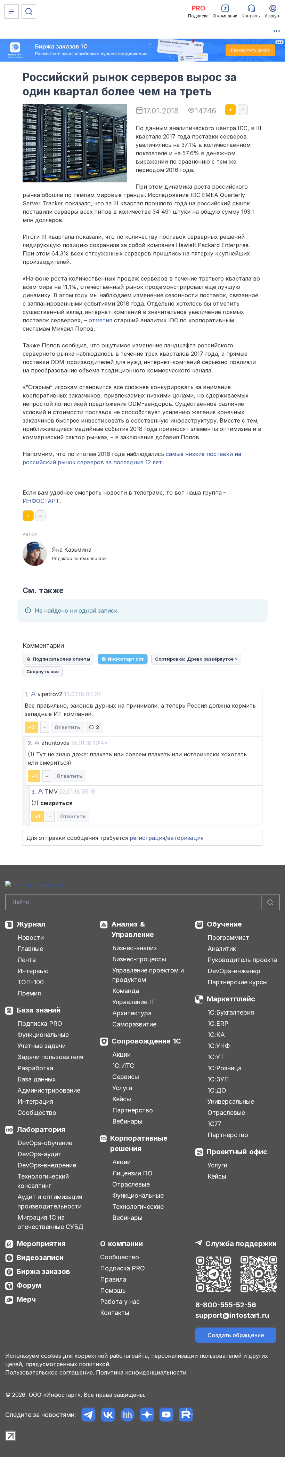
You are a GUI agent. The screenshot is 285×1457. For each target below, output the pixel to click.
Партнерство (132, 1110)
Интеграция (35, 1101)
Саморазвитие (134, 1024)
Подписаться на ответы (61, 659)
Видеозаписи (40, 1257)
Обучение (224, 924)
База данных (36, 1079)
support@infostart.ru (232, 1315)
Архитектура (132, 1013)
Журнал (31, 924)
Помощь (113, 1290)
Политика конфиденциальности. (142, 1372)
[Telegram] (88, 1415)
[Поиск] (29, 11)
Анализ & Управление (132, 929)
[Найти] (270, 902)
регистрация (147, 837)
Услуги (122, 1088)
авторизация (185, 837)
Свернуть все (42, 671)
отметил (100, 320)
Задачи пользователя (50, 1057)
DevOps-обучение (44, 1143)
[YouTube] (166, 1415)
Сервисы (125, 1076)
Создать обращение (235, 1335)
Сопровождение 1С (146, 1041)
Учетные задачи (41, 1045)
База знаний (38, 1010)
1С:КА (216, 1034)
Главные (30, 948)
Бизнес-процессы (139, 959)
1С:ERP (217, 1023)
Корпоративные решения (139, 1143)
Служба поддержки (241, 1243)
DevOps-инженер (233, 971)
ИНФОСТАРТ (41, 500)
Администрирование (48, 1090)
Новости (30, 937)
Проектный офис (237, 1152)
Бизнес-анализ (134, 948)
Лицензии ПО (132, 1173)
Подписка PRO (39, 1023)
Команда (125, 990)
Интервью (33, 971)
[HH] (127, 1415)
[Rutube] (186, 1415)
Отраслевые (131, 1184)
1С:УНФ (218, 1045)
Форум (29, 1285)
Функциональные (43, 1034)
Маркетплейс (231, 999)
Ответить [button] (67, 727)
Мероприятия (41, 1243)
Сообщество (36, 1112)
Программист (228, 937)
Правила (113, 1279)
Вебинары (127, 1121)
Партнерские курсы (237, 982)
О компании (121, 1243)
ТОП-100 (30, 982)
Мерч (26, 1299)
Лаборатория (41, 1129)
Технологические (138, 1206)
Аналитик (221, 948)
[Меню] (11, 11)
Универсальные (230, 1101)
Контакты (114, 1312)
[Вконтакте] (108, 1415)
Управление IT (133, 1002)
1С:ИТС (123, 1065)
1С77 (214, 1123)
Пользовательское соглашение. (49, 1372)
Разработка (35, 1068)
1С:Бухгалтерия (230, 1012)
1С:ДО (216, 1090)
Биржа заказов (43, 1271)
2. (30, 743)
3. (33, 791)
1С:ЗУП (218, 1079)
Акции (121, 1054)
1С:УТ (215, 1057)
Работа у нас (120, 1301)
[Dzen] (147, 1415)
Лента (26, 959)
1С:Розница (224, 1068)
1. (26, 694)
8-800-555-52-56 (225, 1305)
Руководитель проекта (242, 959)
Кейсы (121, 1099)
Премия (29, 993)
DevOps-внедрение (46, 1165)
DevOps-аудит (39, 1154)
